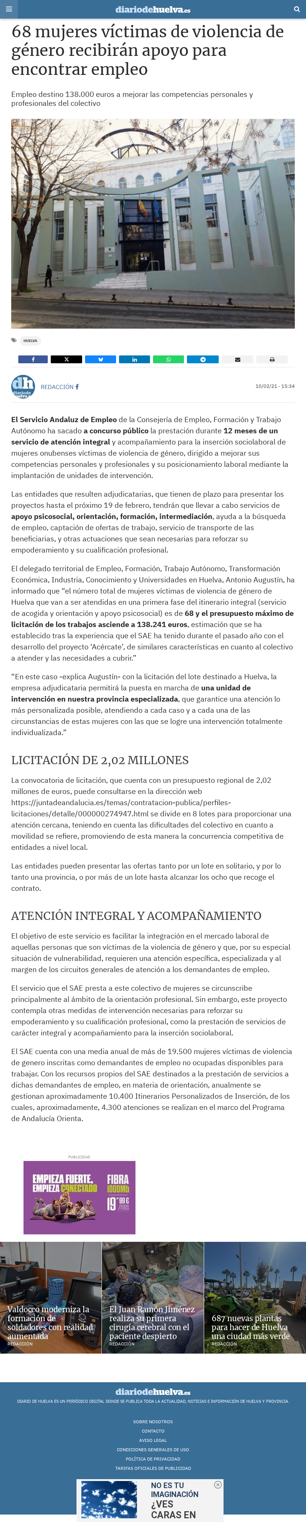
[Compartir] (33, 359)
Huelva (30, 340)
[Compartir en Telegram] (203, 359)
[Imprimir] (272, 359)
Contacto (153, 1431)
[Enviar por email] (237, 359)
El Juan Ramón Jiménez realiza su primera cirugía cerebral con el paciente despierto (152, 1323)
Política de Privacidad (153, 1459)
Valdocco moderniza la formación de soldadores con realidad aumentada (50, 1323)
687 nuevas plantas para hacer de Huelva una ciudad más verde (251, 1327)
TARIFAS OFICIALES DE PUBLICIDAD (153, 1468)
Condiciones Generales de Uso (153, 1449)
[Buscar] (297, 9)
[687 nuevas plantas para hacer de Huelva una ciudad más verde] (255, 1298)
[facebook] (77, 386)
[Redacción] (23, 387)
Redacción (57, 386)
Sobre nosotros (153, 1421)
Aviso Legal (153, 1440)
